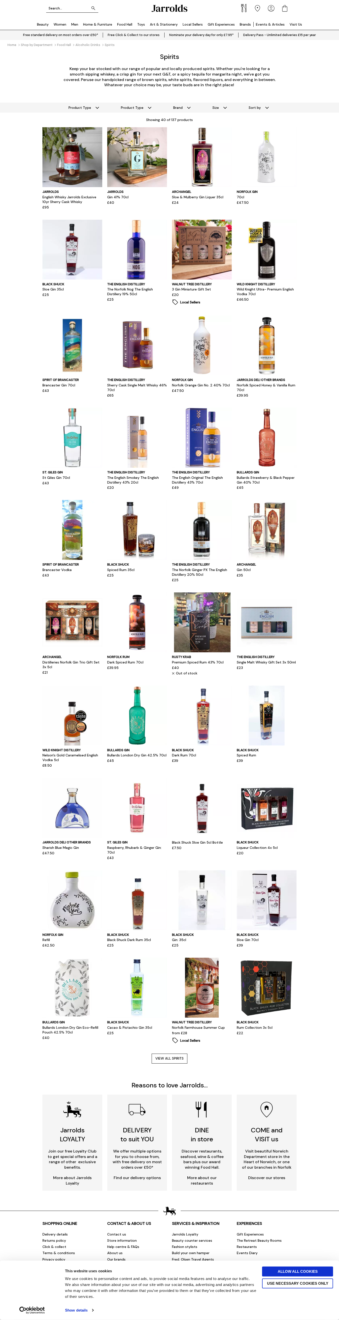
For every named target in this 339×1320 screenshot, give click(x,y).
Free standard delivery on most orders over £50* (60, 35)
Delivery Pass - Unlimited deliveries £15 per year (279, 35)
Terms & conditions (58, 1253)
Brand (178, 107)
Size (215, 107)
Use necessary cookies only (297, 1283)
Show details (76, 1310)
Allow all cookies (298, 1271)
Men (74, 24)
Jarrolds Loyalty (185, 1234)
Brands (245, 24)
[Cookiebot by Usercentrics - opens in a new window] (32, 1310)
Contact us (116, 1234)
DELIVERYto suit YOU (137, 1134)
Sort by (255, 107)
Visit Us (296, 24)
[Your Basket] (284, 8)
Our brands (116, 1259)
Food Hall (124, 24)
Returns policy (54, 1240)
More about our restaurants (202, 1180)
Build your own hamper (190, 1253)
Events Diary (247, 1253)
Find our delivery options (137, 1177)
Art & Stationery (164, 24)
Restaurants (247, 1246)
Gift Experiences (221, 24)
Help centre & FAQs (123, 1246)
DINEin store (202, 1134)
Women (60, 24)
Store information (122, 1240)
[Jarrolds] (169, 8)
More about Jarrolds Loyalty (72, 1180)
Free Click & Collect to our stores (134, 35)
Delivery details (55, 1234)
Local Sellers (193, 24)
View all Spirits (169, 1058)
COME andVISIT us (266, 1134)
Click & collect (54, 1246)
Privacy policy (53, 1259)
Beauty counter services (192, 1240)
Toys (141, 24)
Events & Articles (270, 24)
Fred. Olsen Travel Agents (193, 1259)
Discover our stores (266, 1177)
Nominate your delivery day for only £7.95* (201, 35)
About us (115, 1253)
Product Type (79, 107)
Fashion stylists (184, 1246)
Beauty (43, 24)
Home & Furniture (97, 24)
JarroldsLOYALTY (72, 1134)
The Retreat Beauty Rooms (259, 1240)
